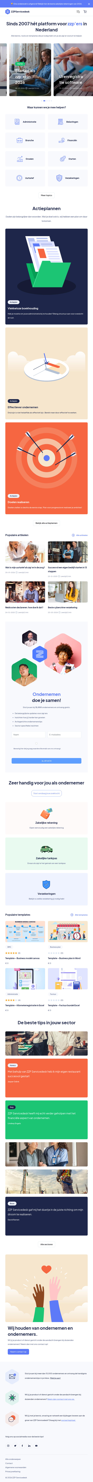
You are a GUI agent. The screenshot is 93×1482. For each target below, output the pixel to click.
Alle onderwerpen (13, 1459)
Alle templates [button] (81, 915)
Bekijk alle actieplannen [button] (46, 523)
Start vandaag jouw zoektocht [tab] (46, 793)
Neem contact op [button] (18, 1351)
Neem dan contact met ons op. (61, 1399)
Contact (9, 1463)
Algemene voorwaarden (15, 1467)
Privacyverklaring (12, 1471)
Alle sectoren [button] (46, 1244)
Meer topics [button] (46, 195)
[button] (41, 100)
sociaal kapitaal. (68, 1420)
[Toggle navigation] (78, 11)
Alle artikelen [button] (82, 535)
